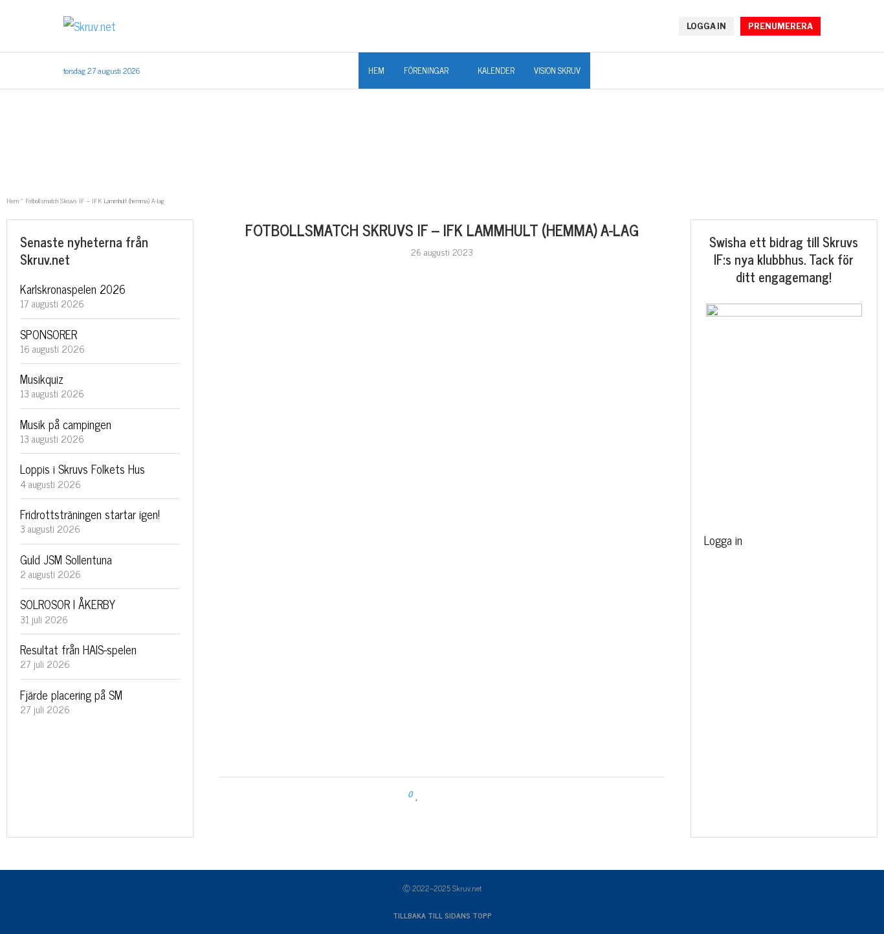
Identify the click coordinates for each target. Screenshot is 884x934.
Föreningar (426, 70)
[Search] (814, 71)
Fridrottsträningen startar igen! (90, 514)
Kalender (496, 70)
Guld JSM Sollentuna (66, 559)
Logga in (723, 540)
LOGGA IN (706, 26)
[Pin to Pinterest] (454, 794)
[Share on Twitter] (442, 794)
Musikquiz (41, 378)
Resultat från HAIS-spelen (78, 649)
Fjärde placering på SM (71, 694)
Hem (376, 70)
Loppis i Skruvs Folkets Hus (82, 468)
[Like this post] (417, 794)
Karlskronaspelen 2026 (73, 288)
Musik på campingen (65, 424)
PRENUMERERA (780, 26)
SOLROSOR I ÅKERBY (67, 604)
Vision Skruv (557, 70)
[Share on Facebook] (430, 794)
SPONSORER (48, 334)
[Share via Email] (466, 794)
